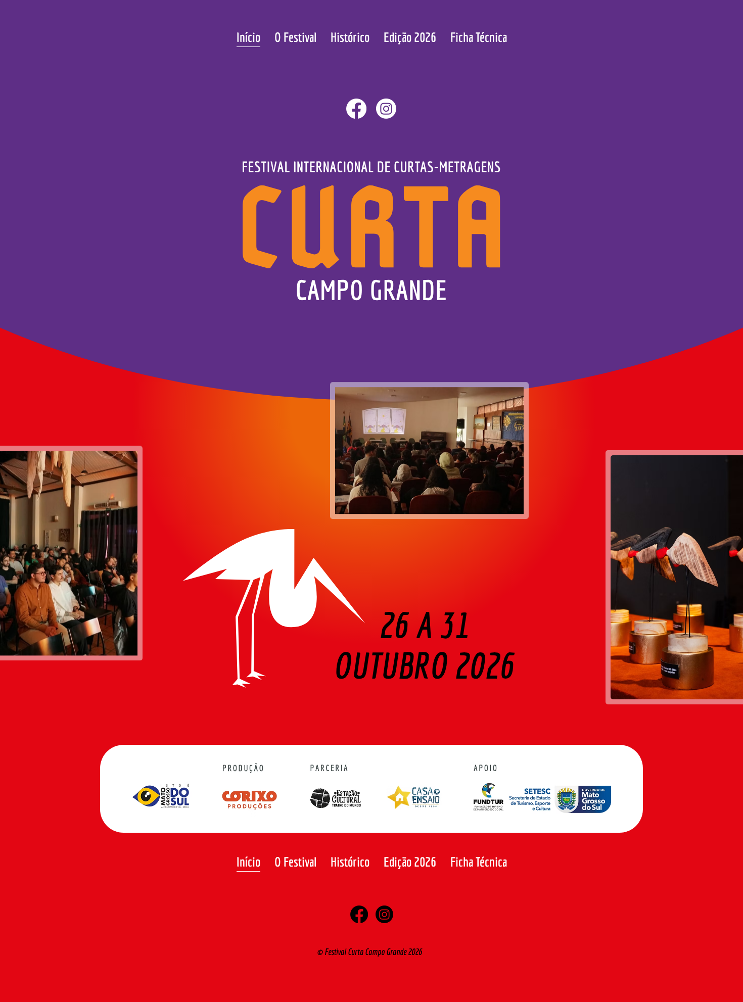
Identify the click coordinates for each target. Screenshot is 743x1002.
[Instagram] (386, 109)
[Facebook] (356, 109)
